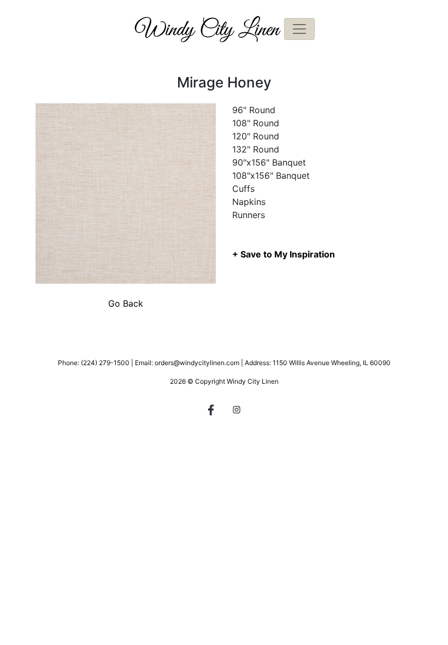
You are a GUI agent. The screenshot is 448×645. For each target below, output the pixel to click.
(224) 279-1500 (105, 363)
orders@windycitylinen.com (197, 363)
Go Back (125, 303)
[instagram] (236, 411)
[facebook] (211, 411)
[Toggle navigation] (299, 29)
